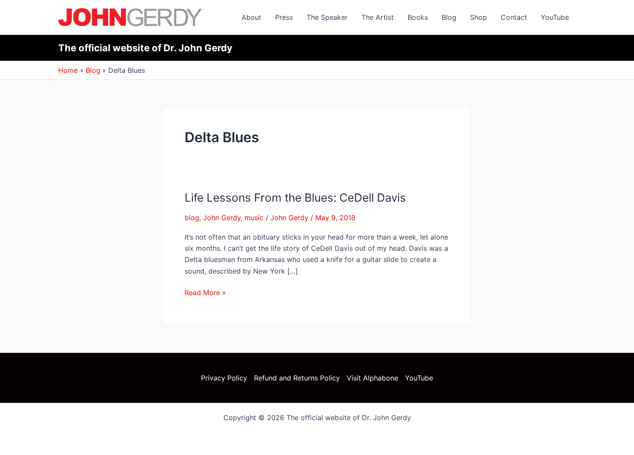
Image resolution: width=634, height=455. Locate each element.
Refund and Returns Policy (297, 378)
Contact (514, 17)
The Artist (377, 17)
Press (284, 17)
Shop (478, 17)
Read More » (205, 292)
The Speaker (327, 17)
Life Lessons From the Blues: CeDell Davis (295, 197)
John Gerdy (222, 217)
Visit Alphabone (372, 378)
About (251, 17)
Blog (449, 17)
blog (192, 217)
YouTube (555, 17)
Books (418, 17)
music (254, 217)
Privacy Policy (224, 378)
